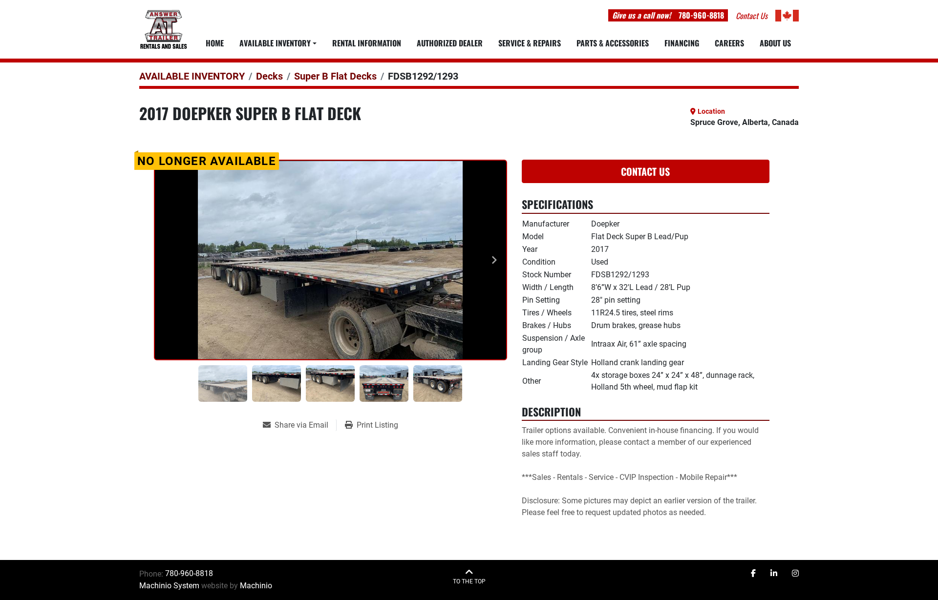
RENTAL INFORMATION (366, 43)
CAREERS (729, 43)
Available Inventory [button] (275, 43)
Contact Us (645, 171)
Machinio (256, 585)
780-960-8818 (701, 15)
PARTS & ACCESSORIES (612, 43)
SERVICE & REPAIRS (529, 43)
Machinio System (169, 585)
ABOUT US (775, 43)
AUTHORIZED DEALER (450, 43)
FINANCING (681, 43)
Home (215, 43)
